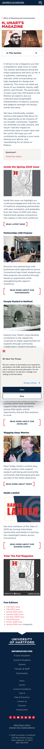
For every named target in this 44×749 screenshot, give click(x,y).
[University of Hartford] (13, 3)
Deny (22, 396)
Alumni (22, 664)
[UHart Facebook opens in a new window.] (10, 717)
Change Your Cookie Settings (22, 727)
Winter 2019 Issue (14, 622)
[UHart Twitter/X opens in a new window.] (14, 717)
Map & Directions (22, 697)
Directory (22, 705)
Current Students (22, 660)
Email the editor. (14, 156)
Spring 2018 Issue (14, 624)
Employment (22, 710)
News (22, 681)
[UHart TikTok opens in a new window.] (33, 717)
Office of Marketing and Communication (19, 18)
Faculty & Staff (22, 668)
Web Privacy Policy (22, 725)
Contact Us (22, 701)
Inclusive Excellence (22, 689)
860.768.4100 (22, 742)
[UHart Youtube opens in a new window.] (18, 717)
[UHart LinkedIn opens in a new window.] (25, 717)
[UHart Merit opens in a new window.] (29, 717)
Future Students (22, 655)
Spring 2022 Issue (14, 612)
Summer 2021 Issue (14, 614)
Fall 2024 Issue (13, 607)
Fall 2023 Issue (13, 609)
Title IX (22, 693)
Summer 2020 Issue (15, 617)
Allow (22, 390)
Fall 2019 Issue (12, 619)
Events (22, 685)
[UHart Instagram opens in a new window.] (22, 717)
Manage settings (30, 383)
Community (22, 673)
